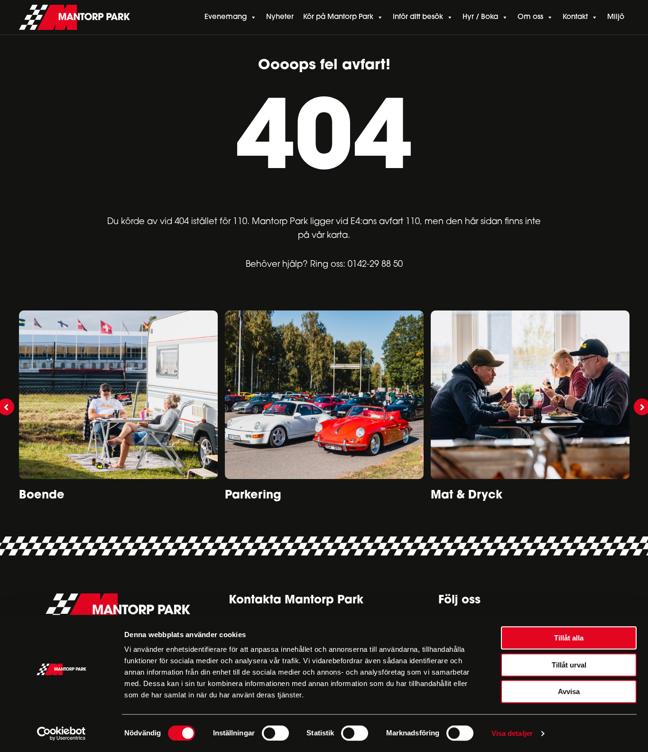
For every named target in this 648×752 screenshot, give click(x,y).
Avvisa (569, 691)
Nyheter (280, 17)
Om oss (530, 17)
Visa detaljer (512, 733)
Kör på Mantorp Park (338, 17)
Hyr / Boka (480, 17)
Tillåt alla (568, 638)
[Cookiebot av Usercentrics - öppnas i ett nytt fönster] (61, 733)
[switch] (275, 733)
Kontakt (575, 17)
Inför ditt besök (418, 17)
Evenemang (225, 17)
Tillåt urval (569, 665)
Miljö (615, 17)
